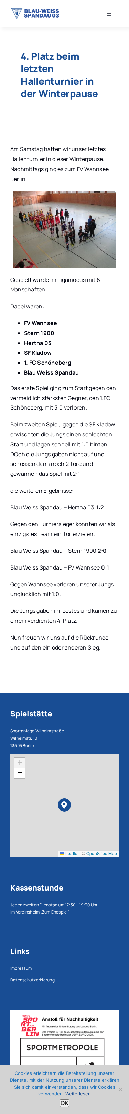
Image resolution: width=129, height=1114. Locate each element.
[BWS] (36, 11)
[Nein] (120, 1089)
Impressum (21, 968)
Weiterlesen (78, 1093)
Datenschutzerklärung (32, 980)
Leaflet (71, 853)
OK (64, 1103)
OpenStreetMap (101, 853)
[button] (64, 805)
